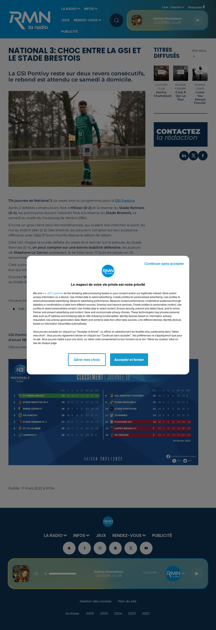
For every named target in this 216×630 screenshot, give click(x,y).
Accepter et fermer (129, 359)
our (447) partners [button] (53, 293)
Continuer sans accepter (164, 263)
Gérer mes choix (87, 359)
